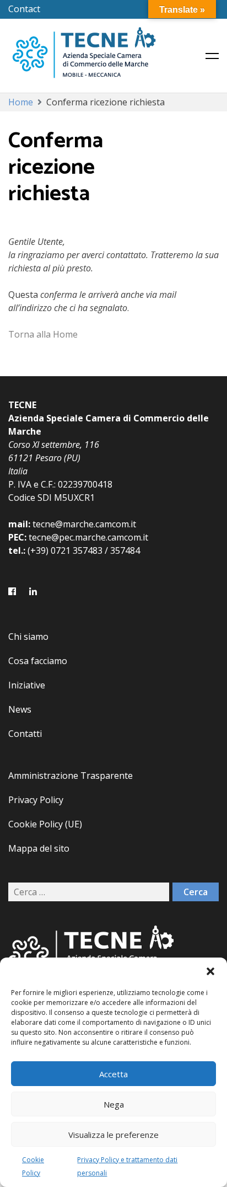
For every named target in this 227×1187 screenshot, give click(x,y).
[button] (210, 971)
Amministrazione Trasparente (70, 775)
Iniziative (26, 685)
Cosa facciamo (37, 661)
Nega (114, 1104)
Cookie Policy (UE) (45, 824)
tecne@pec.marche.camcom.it (88, 537)
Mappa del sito (38, 848)
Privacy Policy (35, 800)
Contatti (25, 734)
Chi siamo (28, 636)
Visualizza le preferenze (113, 1134)
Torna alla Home (43, 334)
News (19, 709)
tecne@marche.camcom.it (84, 524)
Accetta (113, 1073)
